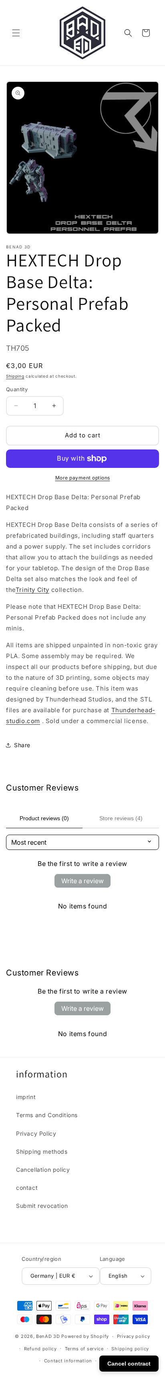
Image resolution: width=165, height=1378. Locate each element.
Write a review (82, 881)
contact (27, 1187)
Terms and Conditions (47, 1115)
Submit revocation (42, 1205)
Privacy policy (133, 1336)
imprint (26, 1096)
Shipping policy (130, 1349)
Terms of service (84, 1349)
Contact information (68, 1361)
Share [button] (22, 745)
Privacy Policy (36, 1133)
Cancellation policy (43, 1169)
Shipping (15, 376)
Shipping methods (42, 1151)
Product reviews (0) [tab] (44, 818)
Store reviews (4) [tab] (121, 818)
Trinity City (32, 589)
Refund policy (40, 1349)
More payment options (82, 478)
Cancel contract (129, 1363)
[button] (16, 33)
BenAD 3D (48, 1336)
